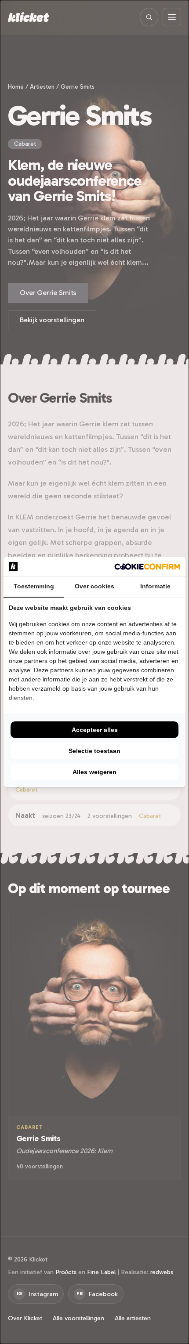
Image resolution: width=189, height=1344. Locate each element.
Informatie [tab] (155, 586)
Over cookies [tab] (94, 586)
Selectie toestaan (94, 750)
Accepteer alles (95, 729)
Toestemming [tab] (34, 586)
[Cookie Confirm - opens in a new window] (147, 566)
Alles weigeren (94, 771)
